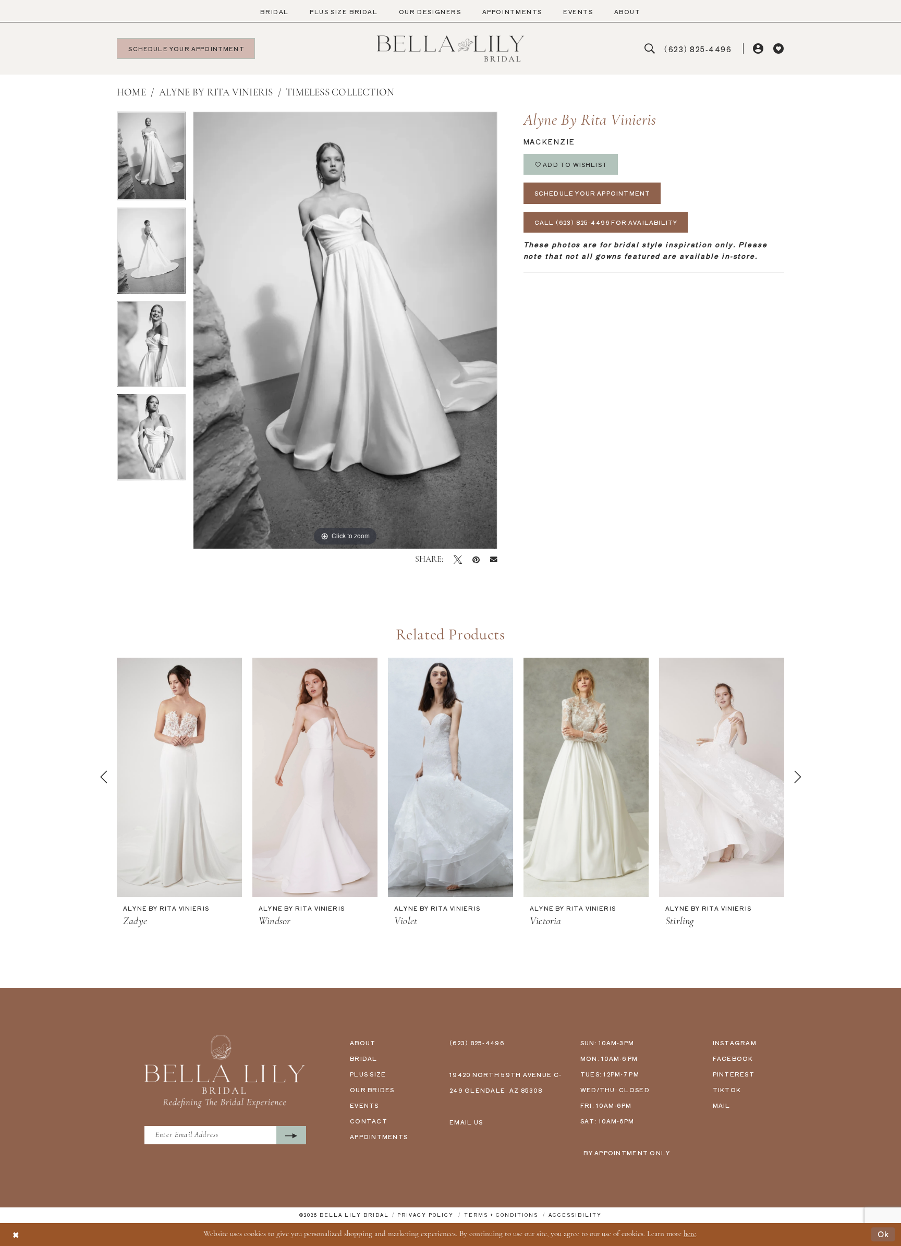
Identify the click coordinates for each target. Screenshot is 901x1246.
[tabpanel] (151, 160)
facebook (733, 1058)
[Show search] (650, 48)
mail (721, 1105)
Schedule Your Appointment (592, 193)
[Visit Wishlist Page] (779, 48)
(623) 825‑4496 (476, 1042)
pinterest (733, 1074)
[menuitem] (274, 12)
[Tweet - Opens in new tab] (458, 559)
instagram (735, 1042)
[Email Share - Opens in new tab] (493, 559)
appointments (379, 1136)
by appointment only (626, 1152)
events (364, 1105)
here (690, 1234)
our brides (372, 1089)
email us (466, 1122)
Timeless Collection (340, 93)
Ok (884, 1234)
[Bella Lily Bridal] (451, 48)
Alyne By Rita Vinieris (216, 93)
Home (131, 93)
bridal (364, 1058)
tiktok (727, 1089)
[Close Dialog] (15, 1234)
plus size (368, 1074)
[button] (759, 48)
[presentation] (179, 777)
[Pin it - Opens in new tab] (476, 559)
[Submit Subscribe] (291, 1135)
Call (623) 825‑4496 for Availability (605, 222)
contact (368, 1121)
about (362, 1042)
